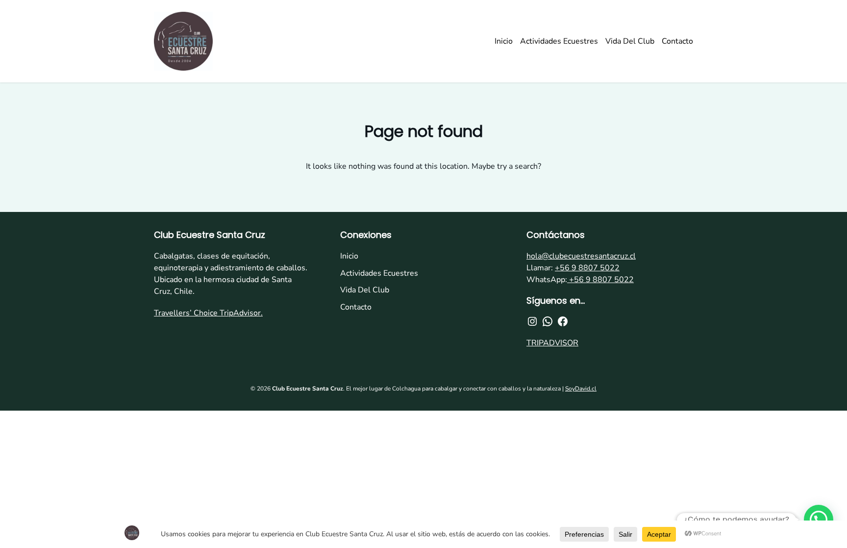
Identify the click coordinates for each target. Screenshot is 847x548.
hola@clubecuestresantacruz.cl (581, 256)
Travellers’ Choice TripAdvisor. (208, 313)
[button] (818, 519)
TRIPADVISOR (552, 343)
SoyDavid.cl (581, 388)
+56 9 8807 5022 (587, 267)
